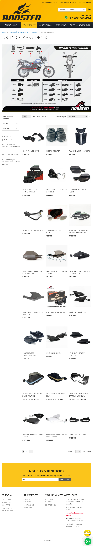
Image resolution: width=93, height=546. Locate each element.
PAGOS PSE (72, 25)
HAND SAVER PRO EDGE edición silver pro (79, 272)
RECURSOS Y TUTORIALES (61, 25)
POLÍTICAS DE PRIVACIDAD (28, 506)
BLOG (88, 25)
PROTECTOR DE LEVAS (30, 151)
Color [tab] (6, 128)
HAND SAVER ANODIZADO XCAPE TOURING (32, 395)
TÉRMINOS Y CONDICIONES (7, 509)
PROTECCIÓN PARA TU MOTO (29, 25)
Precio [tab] (6, 123)
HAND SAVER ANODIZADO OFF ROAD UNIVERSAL (78, 395)
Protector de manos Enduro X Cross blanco (56, 436)
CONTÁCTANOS (50, 505)
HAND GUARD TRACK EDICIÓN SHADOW (32, 272)
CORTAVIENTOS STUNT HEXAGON (29, 354)
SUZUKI (34, 32)
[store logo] (21, 11)
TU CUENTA (6, 499)
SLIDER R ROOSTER (53, 151)
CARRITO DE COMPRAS (6, 504)
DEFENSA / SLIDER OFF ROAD (33, 230)
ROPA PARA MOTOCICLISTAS (45, 25)
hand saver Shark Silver (78, 312)
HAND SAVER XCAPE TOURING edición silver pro (78, 231)
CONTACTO (80, 25)
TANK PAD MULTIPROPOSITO (79, 151)
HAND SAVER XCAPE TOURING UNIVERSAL (32, 191)
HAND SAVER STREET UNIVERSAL (76, 354)
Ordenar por (61, 116)
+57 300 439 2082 (79, 18)
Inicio (4, 32)
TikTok (77, 526)
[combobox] (72, 10)
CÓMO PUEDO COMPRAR (28, 500)
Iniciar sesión (69, 2)
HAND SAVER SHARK (53, 353)
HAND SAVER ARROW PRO (78, 435)
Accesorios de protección (11, 25)
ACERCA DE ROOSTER (49, 500)
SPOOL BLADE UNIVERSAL (55, 312)
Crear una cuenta (84, 2)
